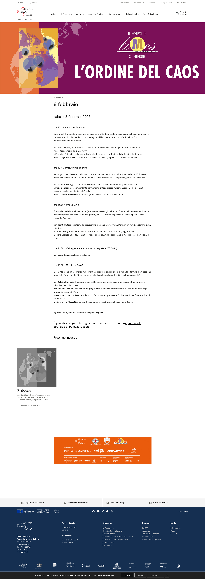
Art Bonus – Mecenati (150, 534)
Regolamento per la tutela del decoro (117, 536)
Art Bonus (146, 531)
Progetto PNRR (108, 542)
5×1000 (145, 528)
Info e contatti (107, 545)
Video (172, 531)
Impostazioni (155, 575)
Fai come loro (147, 536)
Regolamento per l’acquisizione (115, 539)
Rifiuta (140, 575)
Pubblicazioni (124, 3)
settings (111, 575)
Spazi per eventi (166, 3)
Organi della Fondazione (112, 531)
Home (19, 20)
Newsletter (181, 3)
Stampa (152, 3)
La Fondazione (108, 528)
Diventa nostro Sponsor (151, 539)
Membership (139, 3)
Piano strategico (108, 534)
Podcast (173, 534)
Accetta (127, 575)
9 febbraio (24, 390)
